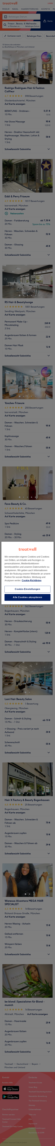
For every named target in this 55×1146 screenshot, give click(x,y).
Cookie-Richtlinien (31, 580)
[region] (27, 573)
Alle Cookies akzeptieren (27, 597)
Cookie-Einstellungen (27, 589)
